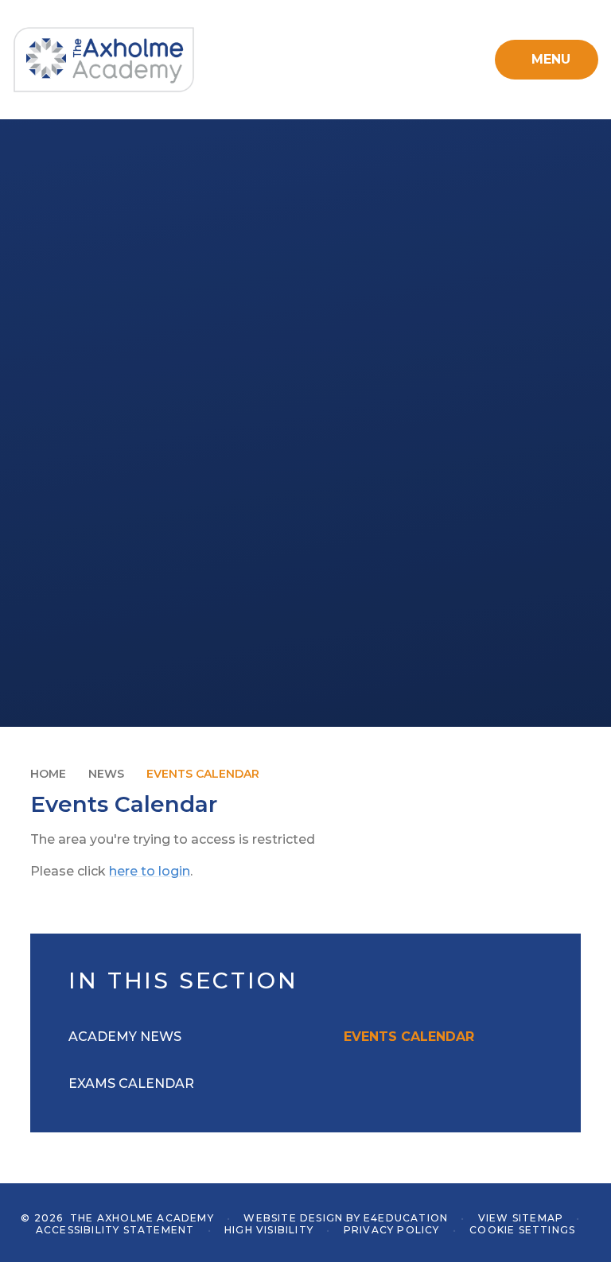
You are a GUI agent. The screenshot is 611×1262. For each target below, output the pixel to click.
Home (48, 774)
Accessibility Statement (115, 1230)
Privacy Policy (392, 1230)
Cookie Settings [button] (522, 1230)
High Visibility (268, 1230)
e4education (406, 1218)
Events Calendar (202, 774)
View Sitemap (520, 1218)
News (106, 774)
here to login (149, 871)
